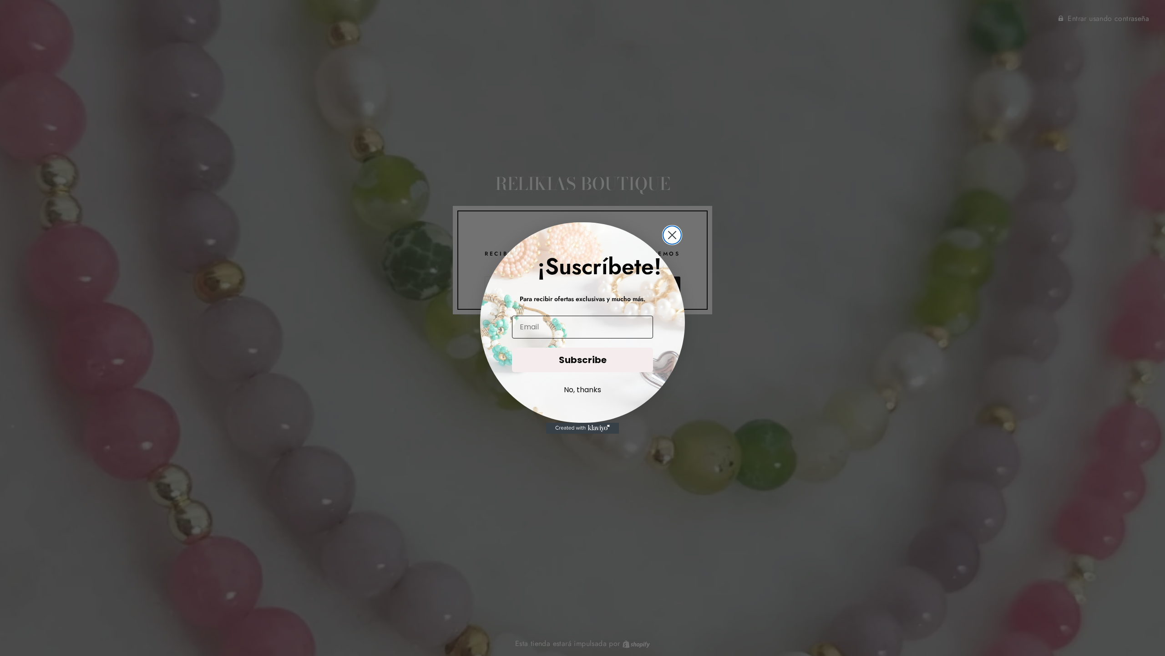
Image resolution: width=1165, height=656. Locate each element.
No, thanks (582, 389)
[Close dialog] (672, 235)
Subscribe (583, 360)
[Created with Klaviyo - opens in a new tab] (582, 428)
